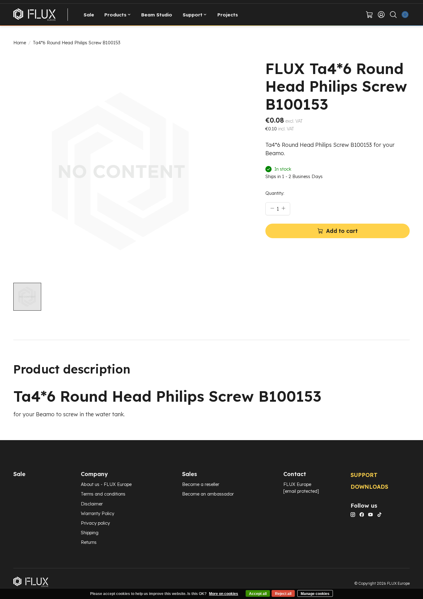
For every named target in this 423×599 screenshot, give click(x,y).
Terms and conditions (103, 494)
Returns (89, 542)
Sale (89, 15)
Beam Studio (156, 15)
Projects (227, 15)
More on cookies (223, 594)
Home (19, 43)
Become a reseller (200, 484)
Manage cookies (315, 594)
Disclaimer (92, 504)
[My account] (381, 14)
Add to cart (342, 230)
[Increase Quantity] (283, 208)
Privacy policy (95, 523)
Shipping (89, 533)
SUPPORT (364, 474)
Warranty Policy (97, 513)
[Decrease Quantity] (272, 208)
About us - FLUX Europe (106, 484)
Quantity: (274, 193)
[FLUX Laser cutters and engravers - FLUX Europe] (34, 14)
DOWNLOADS (369, 486)
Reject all (283, 594)
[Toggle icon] (393, 14)
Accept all (258, 594)
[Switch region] (405, 14)
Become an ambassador (208, 494)
